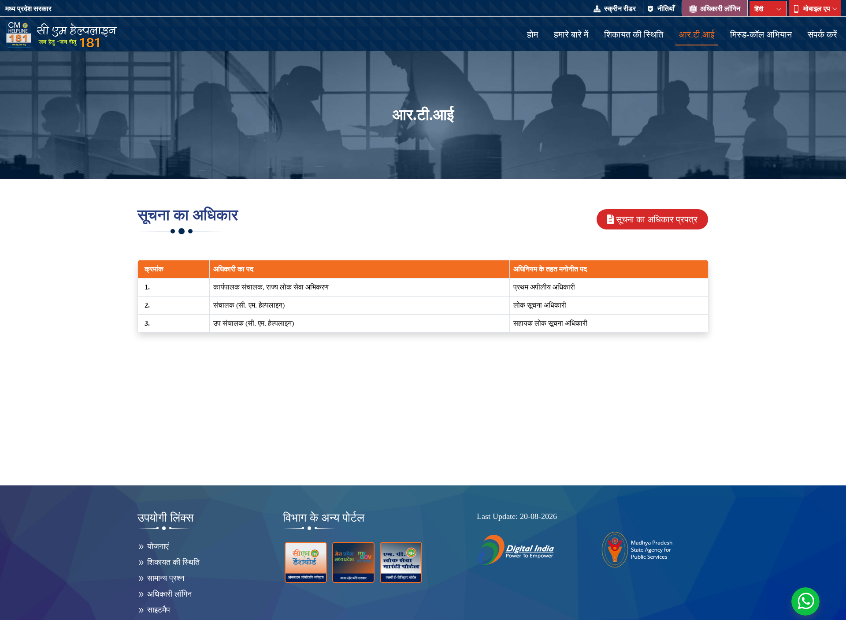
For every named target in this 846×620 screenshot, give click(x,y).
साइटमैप (157, 609)
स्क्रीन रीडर (620, 8)
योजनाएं (157, 546)
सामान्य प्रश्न (164, 578)
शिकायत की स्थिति (172, 562)
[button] (814, 9)
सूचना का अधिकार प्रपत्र (657, 219)
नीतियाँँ (666, 8)
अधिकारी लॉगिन (719, 8)
